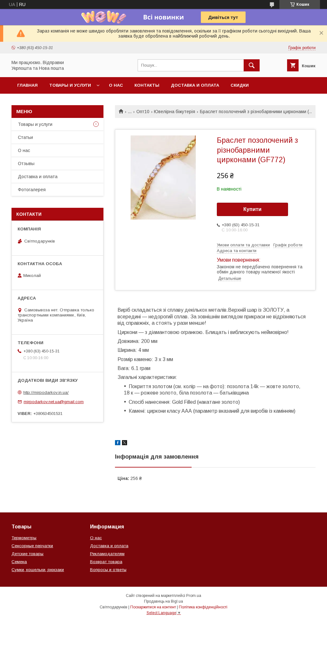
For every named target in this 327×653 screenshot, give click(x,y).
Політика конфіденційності (203, 607)
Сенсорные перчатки (32, 545)
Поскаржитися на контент (153, 607)
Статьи (25, 137)
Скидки (240, 85)
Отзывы (26, 163)
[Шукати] (252, 65)
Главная (27, 85)
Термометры (23, 537)
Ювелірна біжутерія (174, 111)
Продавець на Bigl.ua (163, 601)
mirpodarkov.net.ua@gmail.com (54, 401)
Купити (252, 209)
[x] (124, 443)
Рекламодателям (107, 553)
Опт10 (142, 111)
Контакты (146, 85)
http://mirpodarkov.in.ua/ (46, 392)
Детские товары (27, 553)
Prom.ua (193, 595)
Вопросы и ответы (108, 569)
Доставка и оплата (195, 85)
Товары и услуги (70, 85)
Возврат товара (106, 561)
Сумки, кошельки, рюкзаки (37, 569)
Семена (19, 561)
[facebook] (117, 443)
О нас (116, 85)
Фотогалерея (32, 189)
